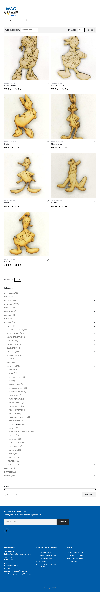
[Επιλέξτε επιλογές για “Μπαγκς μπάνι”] (92, 98)
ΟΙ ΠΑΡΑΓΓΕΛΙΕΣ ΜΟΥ (75, 555)
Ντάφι (6, 202)
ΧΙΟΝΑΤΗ (12, 457)
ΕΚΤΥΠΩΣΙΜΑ (8, 297)
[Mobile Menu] (6, 3)
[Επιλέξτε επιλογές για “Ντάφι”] (45, 157)
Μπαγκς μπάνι (56, 144)
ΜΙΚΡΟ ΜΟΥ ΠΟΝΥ (15, 403)
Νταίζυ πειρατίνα (10, 85)
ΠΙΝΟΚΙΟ (12, 428)
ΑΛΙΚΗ (11, 373)
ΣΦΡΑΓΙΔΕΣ (8, 472)
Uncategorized (9, 293)
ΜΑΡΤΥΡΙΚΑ (8, 319)
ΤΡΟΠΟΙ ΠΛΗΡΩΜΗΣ (43, 552)
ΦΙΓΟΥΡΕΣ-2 (11, 461)
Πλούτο (54, 202)
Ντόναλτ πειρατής (57, 85)
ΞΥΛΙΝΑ (6, 326)
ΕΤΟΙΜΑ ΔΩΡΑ (8, 304)
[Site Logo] (11, 10)
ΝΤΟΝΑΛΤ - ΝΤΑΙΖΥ (10, 83)
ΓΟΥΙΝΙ (11, 381)
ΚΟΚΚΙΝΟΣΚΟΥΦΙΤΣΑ (16, 392)
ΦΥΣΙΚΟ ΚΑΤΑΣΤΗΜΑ (75, 558)
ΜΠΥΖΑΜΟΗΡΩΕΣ (15, 421)
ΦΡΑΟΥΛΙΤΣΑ (13, 450)
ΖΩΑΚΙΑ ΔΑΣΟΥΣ (12, 348)
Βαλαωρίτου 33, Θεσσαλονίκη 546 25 (17, 554)
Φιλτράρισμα (89, 495)
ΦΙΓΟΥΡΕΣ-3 (11, 465)
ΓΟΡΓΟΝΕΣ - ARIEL (15, 377)
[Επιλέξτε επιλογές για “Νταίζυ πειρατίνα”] (45, 40)
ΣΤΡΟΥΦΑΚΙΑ (13, 439)
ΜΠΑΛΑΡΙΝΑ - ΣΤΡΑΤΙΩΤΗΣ (18, 417)
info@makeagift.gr (11, 565)
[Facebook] (6, 530)
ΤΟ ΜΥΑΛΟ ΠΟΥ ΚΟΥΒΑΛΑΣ (18, 443)
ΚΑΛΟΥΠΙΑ (7, 308)
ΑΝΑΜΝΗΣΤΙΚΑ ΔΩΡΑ (14, 337)
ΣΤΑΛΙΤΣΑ (12, 435)
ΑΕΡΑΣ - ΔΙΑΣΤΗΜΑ (13, 333)
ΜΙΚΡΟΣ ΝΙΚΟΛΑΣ (15, 406)
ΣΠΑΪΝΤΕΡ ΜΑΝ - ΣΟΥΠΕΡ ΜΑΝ (19, 432)
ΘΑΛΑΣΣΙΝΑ (10, 352)
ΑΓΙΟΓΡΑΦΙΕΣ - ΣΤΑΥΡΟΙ (14, 330)
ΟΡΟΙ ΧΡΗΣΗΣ (41, 561)
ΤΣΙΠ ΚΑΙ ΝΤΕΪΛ (14, 446)
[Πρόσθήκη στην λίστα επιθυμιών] (48, 83)
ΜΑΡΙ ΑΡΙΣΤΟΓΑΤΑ (15, 399)
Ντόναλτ (7, 261)
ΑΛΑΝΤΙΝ (12, 370)
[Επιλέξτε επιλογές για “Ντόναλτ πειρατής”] (92, 40)
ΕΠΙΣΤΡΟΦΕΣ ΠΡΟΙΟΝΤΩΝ (46, 555)
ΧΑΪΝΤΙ (11, 454)
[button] (88, 30)
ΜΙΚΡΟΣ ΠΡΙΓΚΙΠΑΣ (15, 410)
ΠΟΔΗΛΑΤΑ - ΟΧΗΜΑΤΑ (14, 355)
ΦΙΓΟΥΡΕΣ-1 (11, 366)
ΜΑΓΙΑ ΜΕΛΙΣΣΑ (14, 395)
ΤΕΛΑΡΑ (9, 359)
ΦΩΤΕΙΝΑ (7, 476)
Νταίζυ (6, 144)
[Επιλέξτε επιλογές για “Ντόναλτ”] (45, 216)
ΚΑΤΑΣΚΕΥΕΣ (8, 311)
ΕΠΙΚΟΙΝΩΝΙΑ (72, 561)
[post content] (26, 58)
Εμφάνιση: (72, 30)
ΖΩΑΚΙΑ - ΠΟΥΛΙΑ (12, 344)
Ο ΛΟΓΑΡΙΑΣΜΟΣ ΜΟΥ (75, 552)
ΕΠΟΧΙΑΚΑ (7, 301)
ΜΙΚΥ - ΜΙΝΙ (13, 414)
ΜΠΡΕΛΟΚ (7, 322)
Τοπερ (8, 363)
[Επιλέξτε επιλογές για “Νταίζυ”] (45, 98)
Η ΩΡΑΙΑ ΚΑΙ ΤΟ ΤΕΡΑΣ (16, 388)
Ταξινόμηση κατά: (12, 30)
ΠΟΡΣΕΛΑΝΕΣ (9, 468)
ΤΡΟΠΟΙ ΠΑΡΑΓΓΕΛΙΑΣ (44, 558)
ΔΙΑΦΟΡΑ (10, 341)
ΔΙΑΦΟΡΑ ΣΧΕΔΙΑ (14, 384)
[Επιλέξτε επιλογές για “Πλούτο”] (92, 157)
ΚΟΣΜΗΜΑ (7, 315)
